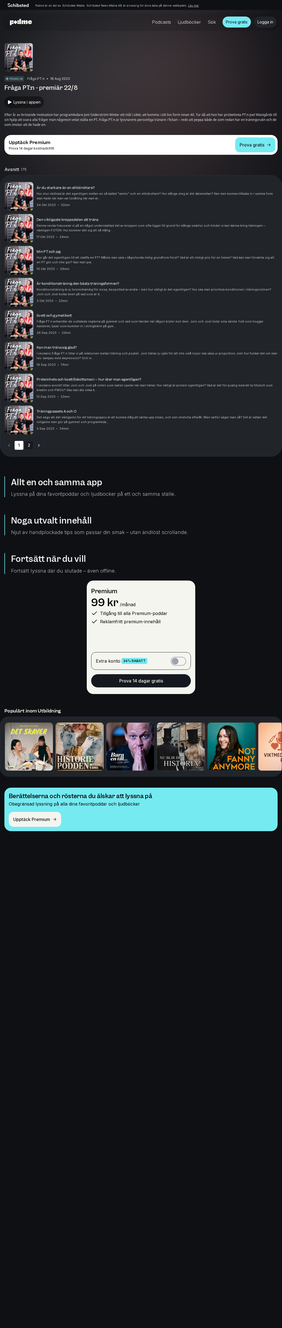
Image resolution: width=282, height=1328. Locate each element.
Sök (212, 22)
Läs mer (193, 5)
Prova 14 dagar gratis (141, 681)
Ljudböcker (189, 22)
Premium (104, 591)
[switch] (178, 661)
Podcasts (161, 22)
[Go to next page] (38, 445)
